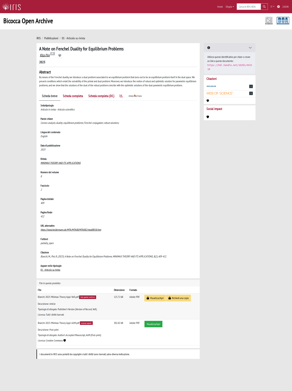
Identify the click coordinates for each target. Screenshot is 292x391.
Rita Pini (45, 55)
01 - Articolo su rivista (73, 38)
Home (220, 6)
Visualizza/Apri (156, 298)
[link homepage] (12, 6)
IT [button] (271, 6)
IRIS (38, 38)
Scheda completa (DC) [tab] (101, 96)
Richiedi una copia (180, 298)
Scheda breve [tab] (49, 96)
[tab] (121, 96)
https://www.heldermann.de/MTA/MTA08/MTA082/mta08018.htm (71, 229)
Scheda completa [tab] (73, 96)
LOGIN (286, 6)
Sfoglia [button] (229, 6)
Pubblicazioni (51, 38)
